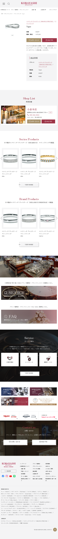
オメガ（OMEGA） (32, 491)
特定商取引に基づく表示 (51, 479)
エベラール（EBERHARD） (24, 498)
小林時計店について (5, 9)
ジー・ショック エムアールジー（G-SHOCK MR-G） (13, 508)
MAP (50, 112)
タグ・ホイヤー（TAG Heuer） (19, 491)
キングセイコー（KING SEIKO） (22, 504)
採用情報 (48, 463)
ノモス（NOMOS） (43, 498)
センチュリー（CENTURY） (7, 514)
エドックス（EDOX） (24, 500)
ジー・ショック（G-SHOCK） (34, 508)
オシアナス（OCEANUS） (49, 508)
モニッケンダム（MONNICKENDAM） (10, 523)
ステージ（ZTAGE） (24, 512)
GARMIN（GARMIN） (37, 510)
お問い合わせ (35, 40)
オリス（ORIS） (34, 500)
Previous (2, 158)
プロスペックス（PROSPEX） (8, 506)
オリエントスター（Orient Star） (24, 514)
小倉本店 (32, 109)
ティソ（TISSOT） (5, 491)
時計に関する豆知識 (37, 479)
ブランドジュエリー (24, 9)
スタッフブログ (53, 9)
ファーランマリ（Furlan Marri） (8, 498)
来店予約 (50, 40)
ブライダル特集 (36, 468)
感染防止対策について (26, 479)
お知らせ (48, 466)
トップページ (23, 463)
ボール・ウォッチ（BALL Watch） (9, 500)
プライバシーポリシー (51, 476)
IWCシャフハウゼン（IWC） (7, 493)
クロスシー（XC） (17, 510)
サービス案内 (24, 476)
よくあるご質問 (49, 468)
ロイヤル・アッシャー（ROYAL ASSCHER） (11, 521)
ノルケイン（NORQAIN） (7, 496)
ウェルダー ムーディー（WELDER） (9, 512)
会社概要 (23, 473)
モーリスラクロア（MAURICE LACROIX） (40, 502)
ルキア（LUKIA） (27, 510)
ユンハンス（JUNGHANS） (7, 504)
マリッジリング (17, 13)
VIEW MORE (29, 185)
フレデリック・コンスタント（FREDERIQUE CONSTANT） (15, 502)
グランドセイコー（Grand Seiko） (24, 493)
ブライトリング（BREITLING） (40, 493)
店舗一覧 (34, 9)
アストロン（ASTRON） (22, 506)
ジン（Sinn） (35, 498)
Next (55, 158)
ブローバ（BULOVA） (35, 506)
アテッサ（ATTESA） (6, 510)
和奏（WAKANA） (24, 523)
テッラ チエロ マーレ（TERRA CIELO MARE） (42, 512)
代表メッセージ (24, 471)
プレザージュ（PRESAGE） (38, 504)
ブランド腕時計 (14, 9)
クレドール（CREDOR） (41, 496)
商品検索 (9, 471)
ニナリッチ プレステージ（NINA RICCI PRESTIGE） (40, 21)
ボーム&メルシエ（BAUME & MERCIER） (24, 496)
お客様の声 (43, 9)
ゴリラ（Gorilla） (37, 514)
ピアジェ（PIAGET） (43, 491)
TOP (2, 13)
